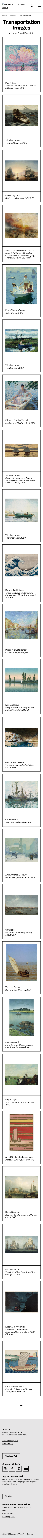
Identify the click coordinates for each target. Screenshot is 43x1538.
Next (21, 1405)
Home (4, 15)
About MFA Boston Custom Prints (16, 1507)
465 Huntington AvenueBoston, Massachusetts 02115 (14, 1433)
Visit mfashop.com (10, 1441)
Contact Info (7, 1513)
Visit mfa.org (7, 1444)
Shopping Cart (8, 1516)
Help (4, 1510)
